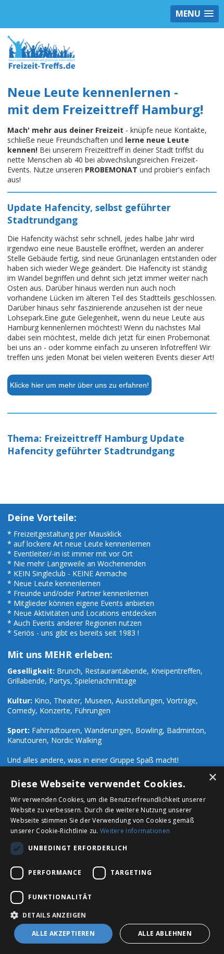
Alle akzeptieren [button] (63, 933)
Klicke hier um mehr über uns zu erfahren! (79, 385)
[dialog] (112, 860)
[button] (112, 915)
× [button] (212, 778)
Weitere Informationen (135, 830)
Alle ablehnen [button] (165, 933)
